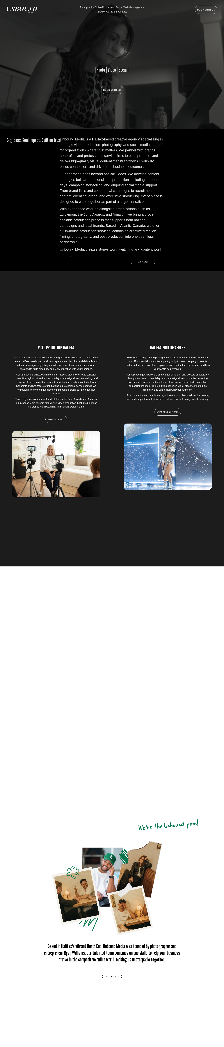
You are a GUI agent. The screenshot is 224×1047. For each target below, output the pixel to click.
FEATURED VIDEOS (56, 419)
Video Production (104, 7)
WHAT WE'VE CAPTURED (168, 411)
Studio (101, 11)
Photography (87, 7)
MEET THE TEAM (112, 976)
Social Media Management (130, 7)
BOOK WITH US (206, 9)
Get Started (143, 261)
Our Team (111, 11)
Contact (122, 11)
